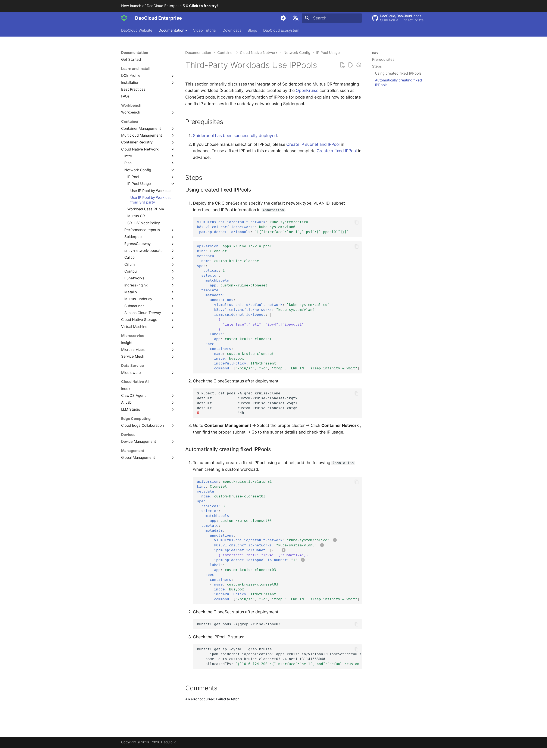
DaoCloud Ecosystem (281, 30)
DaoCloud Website (136, 30)
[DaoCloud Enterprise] (124, 18)
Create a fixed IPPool (337, 150)
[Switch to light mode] (283, 18)
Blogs (252, 30)
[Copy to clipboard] (356, 222)
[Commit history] (359, 65)
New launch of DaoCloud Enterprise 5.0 (169, 6)
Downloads (232, 30)
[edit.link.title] (350, 65)
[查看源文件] (342, 65)
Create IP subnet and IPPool (313, 144)
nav (375, 52)
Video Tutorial (204, 30)
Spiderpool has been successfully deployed (235, 135)
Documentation (173, 30)
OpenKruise (307, 90)
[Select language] (295, 18)
